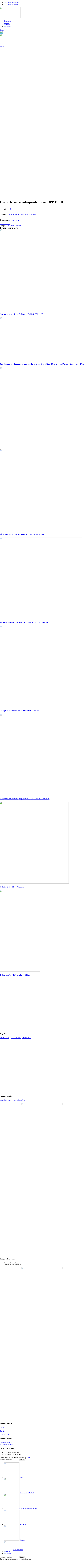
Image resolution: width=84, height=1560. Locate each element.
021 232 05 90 (16, 1038)
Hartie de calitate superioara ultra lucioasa (22, 214)
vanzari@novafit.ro (19, 1100)
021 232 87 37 (4, 1038)
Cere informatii (5, 224)
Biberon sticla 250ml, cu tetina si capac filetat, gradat (22, 534)
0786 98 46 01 (26, 1038)
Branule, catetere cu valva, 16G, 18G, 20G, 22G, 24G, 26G (24, 622)
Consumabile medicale (14, 226)
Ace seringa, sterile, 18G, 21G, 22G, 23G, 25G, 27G (21, 314)
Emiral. (29, 1458)
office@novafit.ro (5, 1100)
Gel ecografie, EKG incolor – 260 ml (15, 975)
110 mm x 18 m (14, 220)
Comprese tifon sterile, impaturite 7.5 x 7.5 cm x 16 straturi (24, 799)
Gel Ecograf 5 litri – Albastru (12, 887)
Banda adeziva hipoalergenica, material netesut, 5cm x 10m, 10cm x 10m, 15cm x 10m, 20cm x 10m (42, 364)
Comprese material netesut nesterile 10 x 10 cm (19, 710)
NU (10, 209)
